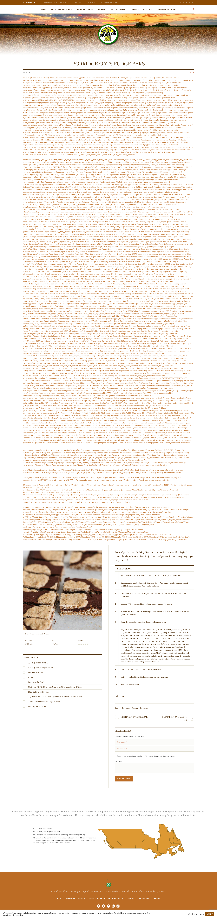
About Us (70, 898)
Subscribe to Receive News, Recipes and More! (64, 2)
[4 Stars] (85, 644)
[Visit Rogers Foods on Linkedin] (189, 2)
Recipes (81, 898)
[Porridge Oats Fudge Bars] (62, 590)
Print (122, 696)
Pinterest (144, 708)
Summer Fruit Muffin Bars (175, 718)
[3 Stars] (83, 644)
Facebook (126, 708)
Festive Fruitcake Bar (134, 716)
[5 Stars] (87, 644)
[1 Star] (79, 644)
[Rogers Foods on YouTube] (183, 2)
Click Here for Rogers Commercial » (102, 2)
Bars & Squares (43, 634)
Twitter (135, 708)
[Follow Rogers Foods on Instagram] (180, 2)
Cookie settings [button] (196, 914)
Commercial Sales (96, 898)
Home (60, 898)
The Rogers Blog (116, 898)
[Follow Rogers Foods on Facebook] (186, 2)
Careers (156, 898)
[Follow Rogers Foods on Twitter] (192, 2)
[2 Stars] (81, 644)
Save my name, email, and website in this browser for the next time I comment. (146, 756)
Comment (118, 761)
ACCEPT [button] (210, 914)
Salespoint (144, 898)
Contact (131, 898)
